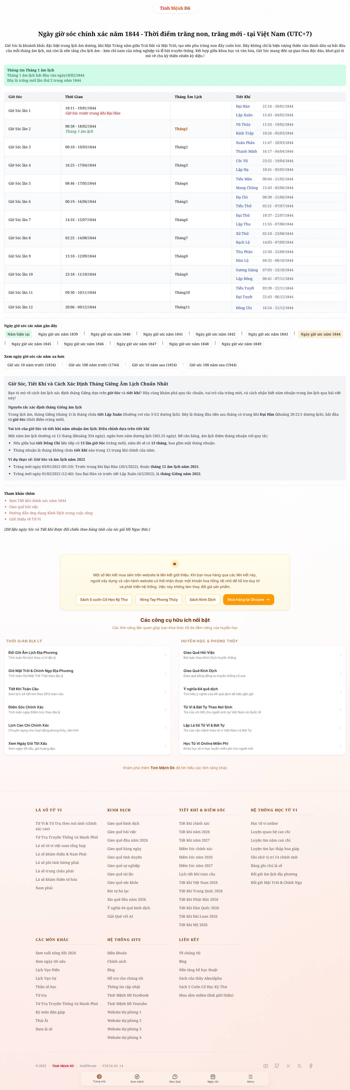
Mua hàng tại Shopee (246, 599)
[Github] (277, 1066)
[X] (288, 1066)
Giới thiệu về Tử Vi (25, 519)
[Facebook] (310, 1066)
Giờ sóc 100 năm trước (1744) (94, 364)
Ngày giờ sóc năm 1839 (58, 334)
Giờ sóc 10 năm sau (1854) (154, 364)
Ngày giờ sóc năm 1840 (110, 334)
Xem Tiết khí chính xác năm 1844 (37, 500)
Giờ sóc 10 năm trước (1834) (31, 364)
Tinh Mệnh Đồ (175, 8)
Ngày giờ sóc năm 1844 (321, 334)
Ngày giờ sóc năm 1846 (84, 343)
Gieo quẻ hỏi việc (23, 506)
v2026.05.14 (112, 1066)
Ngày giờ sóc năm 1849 (241, 343)
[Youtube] (265, 1066)
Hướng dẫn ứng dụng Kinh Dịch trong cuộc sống (51, 512)
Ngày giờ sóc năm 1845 (31, 343)
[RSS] (299, 1066)
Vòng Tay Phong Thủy (159, 599)
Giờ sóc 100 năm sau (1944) (213, 364)
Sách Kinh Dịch (203, 599)
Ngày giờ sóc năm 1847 (136, 343)
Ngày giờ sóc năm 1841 (163, 334)
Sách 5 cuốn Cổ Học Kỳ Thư (104, 599)
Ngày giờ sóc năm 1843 (268, 334)
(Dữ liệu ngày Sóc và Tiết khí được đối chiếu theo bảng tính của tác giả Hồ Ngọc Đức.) (77, 529)
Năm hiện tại (18, 334)
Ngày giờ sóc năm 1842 (215, 334)
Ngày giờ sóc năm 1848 (189, 343)
